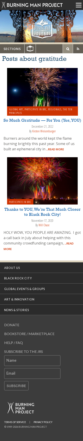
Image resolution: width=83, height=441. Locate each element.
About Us (12, 268)
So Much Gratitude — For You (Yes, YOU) (42, 120)
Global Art (16, 109)
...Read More (54, 149)
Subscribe (16, 385)
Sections (12, 49)
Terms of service (15, 422)
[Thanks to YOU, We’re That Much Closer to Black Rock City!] (42, 180)
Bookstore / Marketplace (29, 334)
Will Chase (44, 225)
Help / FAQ (13, 342)
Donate (11, 325)
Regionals (54, 109)
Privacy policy (43, 422)
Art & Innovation (19, 299)
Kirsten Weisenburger (44, 131)
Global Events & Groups (24, 289)
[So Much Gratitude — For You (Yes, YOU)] (42, 91)
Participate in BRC (36, 109)
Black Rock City (18, 278)
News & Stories (16, 310)
